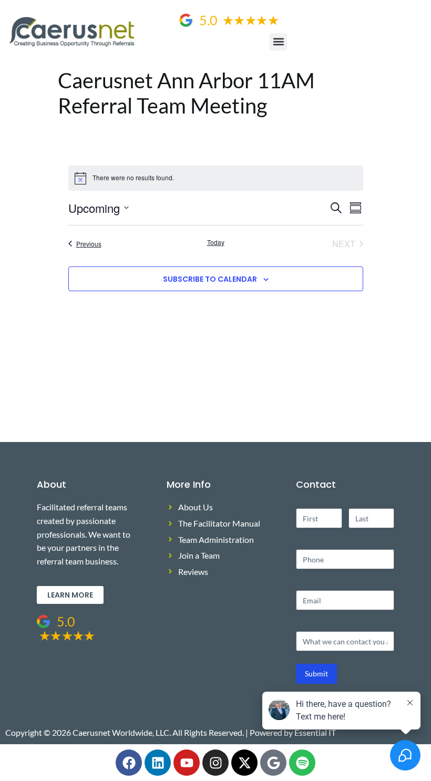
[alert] (215, 178)
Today (215, 242)
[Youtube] (186, 762)
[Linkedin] (158, 762)
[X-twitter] (244, 762)
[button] (278, 41)
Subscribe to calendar (210, 279)
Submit (316, 673)
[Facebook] (129, 762)
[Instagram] (215, 762)
